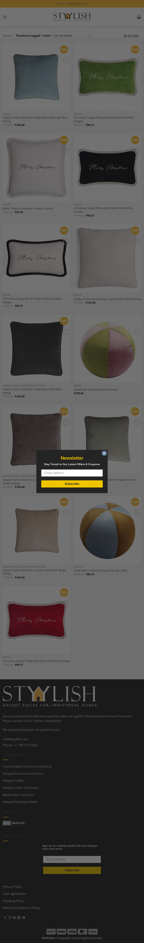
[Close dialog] (104, 453)
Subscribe (72, 483)
